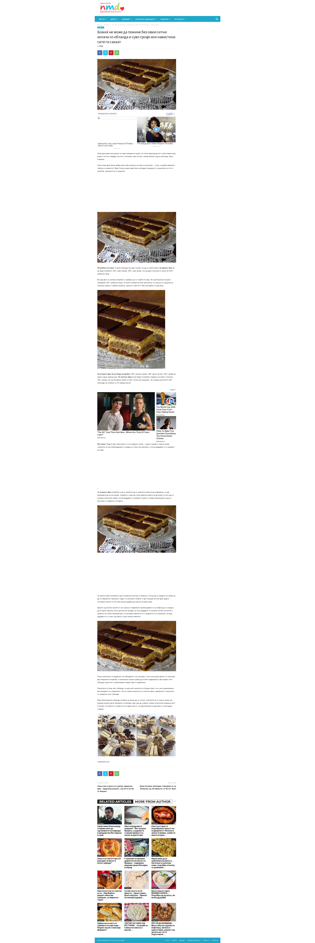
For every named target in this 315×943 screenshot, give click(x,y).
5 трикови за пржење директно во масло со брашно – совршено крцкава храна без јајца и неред (136, 863)
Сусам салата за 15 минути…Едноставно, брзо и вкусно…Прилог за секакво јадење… (135, 894)
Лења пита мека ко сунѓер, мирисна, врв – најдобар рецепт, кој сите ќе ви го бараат (115, 788)
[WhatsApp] (116, 52)
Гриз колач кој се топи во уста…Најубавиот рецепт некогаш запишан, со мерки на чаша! (109, 895)
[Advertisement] (136, 193)
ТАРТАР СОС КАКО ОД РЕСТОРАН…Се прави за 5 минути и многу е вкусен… (136, 926)
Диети (113, 19)
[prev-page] (172, 801)
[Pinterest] (111, 52)
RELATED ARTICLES (115, 801)
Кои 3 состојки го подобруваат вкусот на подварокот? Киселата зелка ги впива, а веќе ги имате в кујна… (163, 830)
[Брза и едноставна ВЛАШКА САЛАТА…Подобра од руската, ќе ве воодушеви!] (163, 880)
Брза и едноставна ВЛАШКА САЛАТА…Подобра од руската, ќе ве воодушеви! (163, 894)
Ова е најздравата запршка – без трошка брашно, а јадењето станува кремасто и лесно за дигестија (135, 830)
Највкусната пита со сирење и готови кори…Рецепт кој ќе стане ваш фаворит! (109, 926)
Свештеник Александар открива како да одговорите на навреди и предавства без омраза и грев (109, 830)
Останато (179, 19)
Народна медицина (145, 19)
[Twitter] (105, 52)
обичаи (100, 856)
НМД (101, 46)
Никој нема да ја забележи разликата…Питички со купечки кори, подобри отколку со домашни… (163, 863)
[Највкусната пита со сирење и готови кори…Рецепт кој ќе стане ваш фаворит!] (109, 912)
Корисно (128, 823)
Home (99, 25)
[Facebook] (99, 52)
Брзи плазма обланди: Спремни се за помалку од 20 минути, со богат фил (158, 787)
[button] (216, 19)
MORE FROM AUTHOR (152, 801)
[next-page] (175, 801)
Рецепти (164, 19)
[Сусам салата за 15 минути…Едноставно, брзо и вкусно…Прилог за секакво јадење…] (136, 880)
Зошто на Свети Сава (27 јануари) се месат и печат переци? (109, 860)
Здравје (126, 19)
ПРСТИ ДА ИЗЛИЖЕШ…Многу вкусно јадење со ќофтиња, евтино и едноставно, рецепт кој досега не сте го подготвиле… (163, 929)
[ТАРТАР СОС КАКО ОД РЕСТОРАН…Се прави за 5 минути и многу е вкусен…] (136, 912)
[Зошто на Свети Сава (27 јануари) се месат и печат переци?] (109, 847)
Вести (102, 19)
